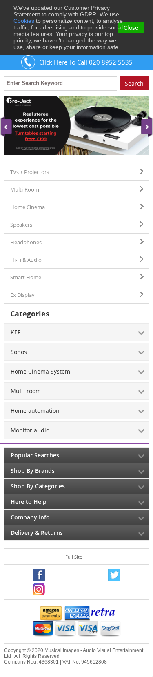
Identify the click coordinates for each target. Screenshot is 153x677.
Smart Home (25, 277)
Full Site (73, 557)
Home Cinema (27, 207)
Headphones (26, 242)
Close (131, 27)
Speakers (21, 224)
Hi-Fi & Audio (26, 259)
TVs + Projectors (29, 172)
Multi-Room (24, 189)
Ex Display (22, 294)
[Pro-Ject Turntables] (76, 125)
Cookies (23, 21)
